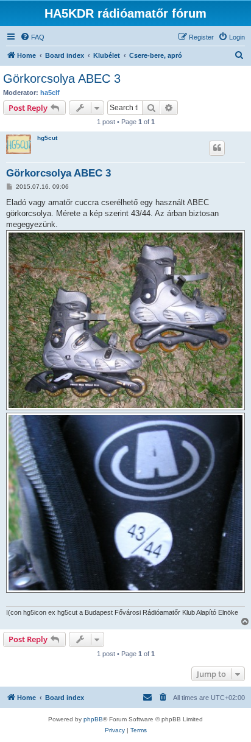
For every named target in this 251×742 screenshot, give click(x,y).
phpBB (93, 719)
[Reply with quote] (217, 148)
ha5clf (50, 92)
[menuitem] (32, 37)
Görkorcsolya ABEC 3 (62, 78)
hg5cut (47, 138)
